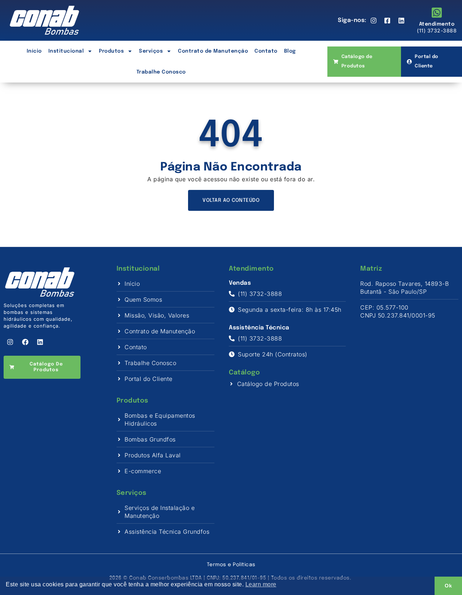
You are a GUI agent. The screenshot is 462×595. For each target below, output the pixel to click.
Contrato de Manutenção (213, 51)
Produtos (111, 51)
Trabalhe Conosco (161, 72)
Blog (290, 51)
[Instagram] (10, 342)
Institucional (66, 51)
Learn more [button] (260, 584)
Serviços (151, 51)
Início (34, 51)
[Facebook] (25, 342)
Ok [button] (448, 586)
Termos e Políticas (231, 564)
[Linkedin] (40, 342)
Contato (266, 51)
